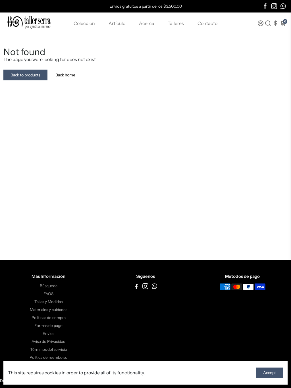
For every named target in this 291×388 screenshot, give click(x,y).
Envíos (48, 333)
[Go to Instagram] (274, 6)
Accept (269, 372)
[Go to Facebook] (265, 6)
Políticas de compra (49, 317)
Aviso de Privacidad (48, 341)
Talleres (176, 23)
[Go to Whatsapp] (283, 6)
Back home (65, 75)
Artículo (117, 23)
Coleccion (84, 23)
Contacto (207, 23)
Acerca (146, 23)
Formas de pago (48, 325)
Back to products (25, 75)
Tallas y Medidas (48, 301)
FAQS (48, 293)
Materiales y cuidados (48, 309)
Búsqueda (48, 285)
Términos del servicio (48, 349)
